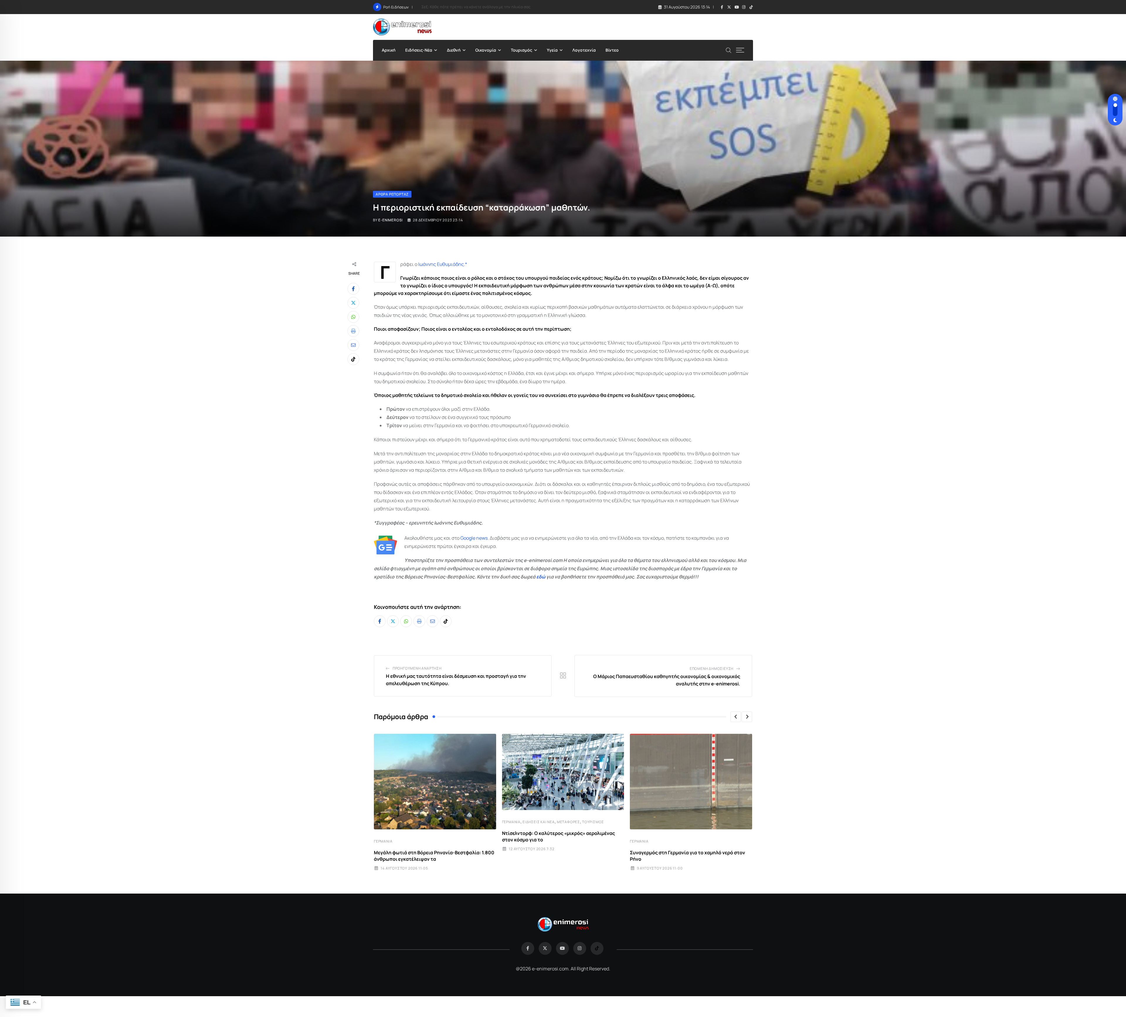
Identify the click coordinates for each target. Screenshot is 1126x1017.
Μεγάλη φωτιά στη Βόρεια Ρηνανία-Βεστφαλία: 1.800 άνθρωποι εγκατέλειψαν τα (434, 855)
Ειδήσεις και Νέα (539, 821)
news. (482, 538)
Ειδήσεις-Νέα (418, 50)
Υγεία (552, 50)
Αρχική (389, 50)
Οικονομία (485, 50)
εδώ (540, 576)
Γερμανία (383, 841)
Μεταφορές (568, 821)
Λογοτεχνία (584, 50)
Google (467, 538)
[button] (735, 717)
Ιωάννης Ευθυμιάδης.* (442, 264)
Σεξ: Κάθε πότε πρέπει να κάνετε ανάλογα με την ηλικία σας (475, 6)
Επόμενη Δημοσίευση (711, 668)
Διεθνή (454, 50)
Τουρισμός (521, 50)
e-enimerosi (390, 220)
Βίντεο (612, 50)
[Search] (729, 50)
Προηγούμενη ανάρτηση (417, 668)
